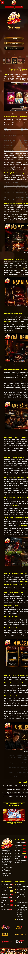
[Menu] (2, 2)
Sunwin (3, 850)
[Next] (25, 818)
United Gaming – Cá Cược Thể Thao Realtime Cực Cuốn (14, 823)
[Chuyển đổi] (3, 785)
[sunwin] (14, 2)
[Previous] (3, 818)
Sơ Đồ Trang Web (21, 919)
